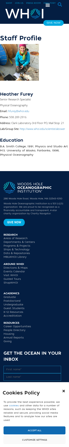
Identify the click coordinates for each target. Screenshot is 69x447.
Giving (8, 341)
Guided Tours (12, 279)
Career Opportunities (17, 326)
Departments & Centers (19, 242)
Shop (9, 3)
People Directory (14, 330)
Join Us (19, 3)
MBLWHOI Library (15, 257)
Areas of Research (16, 238)
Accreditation (13, 315)
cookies (14, 405)
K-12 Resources (13, 312)
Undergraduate (13, 304)
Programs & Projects (17, 245)
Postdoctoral (12, 301)
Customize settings (34, 439)
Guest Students (14, 308)
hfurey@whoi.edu (18, 111)
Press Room (33, 3)
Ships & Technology (17, 249)
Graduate (10, 297)
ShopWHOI (11, 282)
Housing (9, 334)
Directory (50, 3)
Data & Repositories (17, 253)
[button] (63, 391)
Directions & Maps (16, 268)
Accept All (34, 430)
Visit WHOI (11, 275)
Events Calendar (14, 271)
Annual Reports (14, 337)
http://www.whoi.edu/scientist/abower (42, 129)
